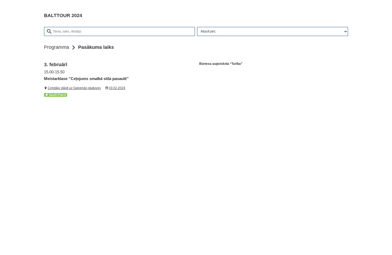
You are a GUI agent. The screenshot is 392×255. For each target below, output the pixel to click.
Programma (56, 47)
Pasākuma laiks (96, 47)
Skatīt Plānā (55, 95)
